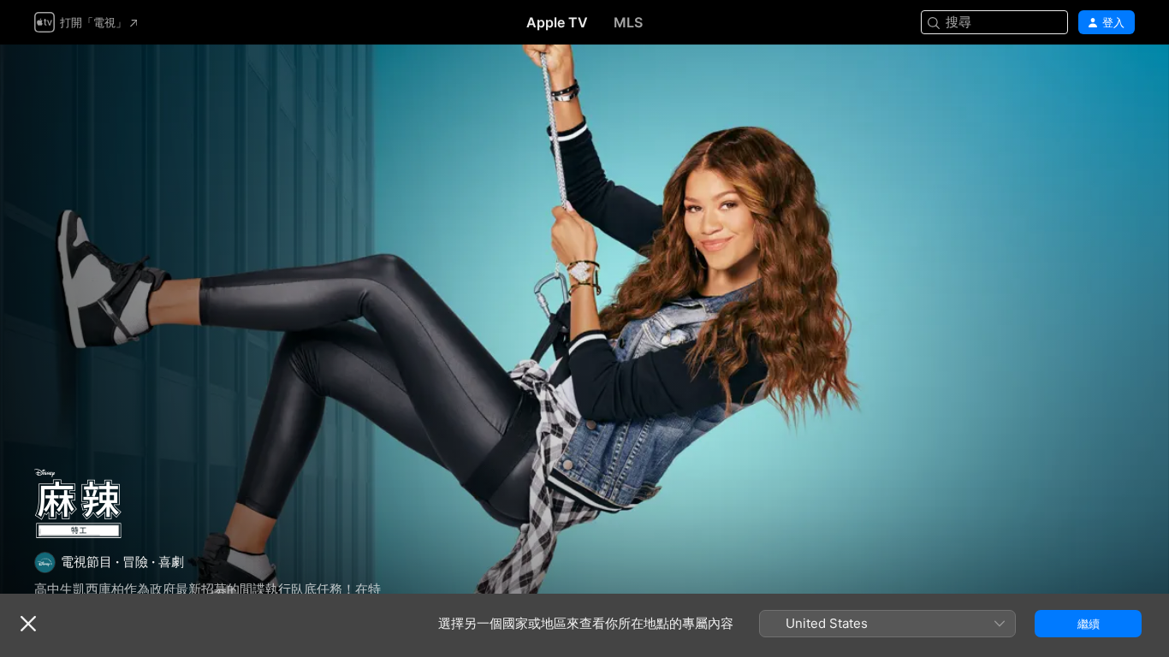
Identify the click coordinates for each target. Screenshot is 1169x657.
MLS (628, 22)
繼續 (1088, 623)
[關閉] (28, 623)
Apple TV (557, 22)
